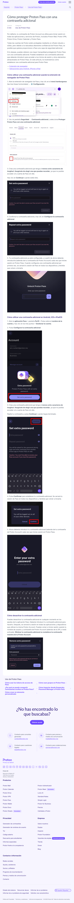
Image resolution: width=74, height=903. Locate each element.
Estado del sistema (9, 890)
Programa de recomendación (12, 872)
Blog (39, 849)
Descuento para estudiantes (12, 838)
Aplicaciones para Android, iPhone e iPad (24, 69)
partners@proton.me (53, 747)
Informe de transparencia (35, 899)
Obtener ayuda (37, 722)
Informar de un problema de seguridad (16, 893)
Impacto (40, 831)
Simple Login (42, 800)
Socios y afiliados (9, 868)
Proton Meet (42, 789)
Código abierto (8, 834)
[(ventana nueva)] (4, 767)
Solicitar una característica (40, 893)
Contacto (6, 879)
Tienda (40, 842)
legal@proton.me (20, 750)
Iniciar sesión (62, 2)
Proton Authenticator (45, 786)
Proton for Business (44, 804)
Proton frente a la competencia (13, 845)
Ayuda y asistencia (9, 865)
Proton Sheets (7, 811)
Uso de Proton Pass (35, 7)
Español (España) (62, 890)
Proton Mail (7, 786)
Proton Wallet (7, 804)
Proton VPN (7, 796)
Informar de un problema (39, 890)
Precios (40, 807)
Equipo (40, 827)
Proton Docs (7, 807)
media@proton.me (52, 739)
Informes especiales (9, 842)
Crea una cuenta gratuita (46, 2)
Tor (4, 831)
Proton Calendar (8, 789)
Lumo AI (40, 793)
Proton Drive (7, 793)
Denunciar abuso (23, 890)
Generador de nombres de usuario (14, 827)
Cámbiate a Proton (44, 811)
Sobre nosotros (43, 824)
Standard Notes (43, 796)
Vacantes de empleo (44, 838)
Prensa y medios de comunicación (14, 875)
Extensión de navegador (18, 66)
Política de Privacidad (8, 899)
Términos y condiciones (21, 899)
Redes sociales (8, 861)
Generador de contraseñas (12, 824)
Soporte (6, 7)
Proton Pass (19, 7)
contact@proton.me (21, 739)
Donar (40, 845)
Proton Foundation (44, 834)
